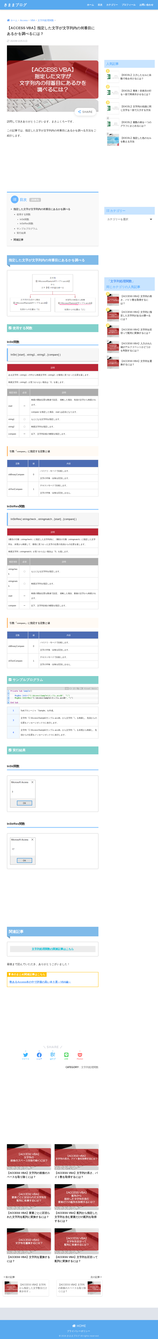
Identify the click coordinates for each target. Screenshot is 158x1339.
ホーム (90, 4)
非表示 (35, 200)
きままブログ (15, 4)
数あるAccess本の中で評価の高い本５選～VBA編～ (40, 982)
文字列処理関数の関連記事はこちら (53, 948)
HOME (81, 1326)
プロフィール (129, 4)
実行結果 (21, 233)
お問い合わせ (146, 4)
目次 (100, 4)
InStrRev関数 (26, 223)
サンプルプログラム (27, 228)
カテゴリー (112, 4)
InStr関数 (24, 219)
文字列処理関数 (89, 1067)
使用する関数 (24, 214)
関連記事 (18, 239)
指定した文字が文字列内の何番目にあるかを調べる (42, 209)
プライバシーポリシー (78, 1331)
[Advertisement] (52, 163)
